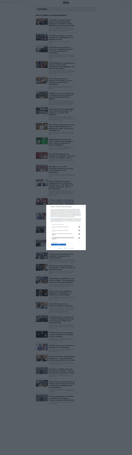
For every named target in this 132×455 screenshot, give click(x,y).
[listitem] (66, 224)
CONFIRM (58, 244)
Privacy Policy (72, 248)
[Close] (84, 207)
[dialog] (66, 227)
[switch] (78, 227)
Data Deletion (60, 248)
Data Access (66, 248)
